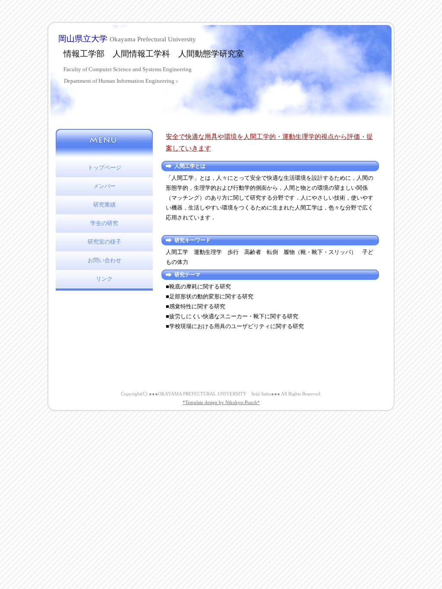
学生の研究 (104, 223)
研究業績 (104, 205)
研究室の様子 (104, 242)
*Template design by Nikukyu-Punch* (221, 402)
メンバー (104, 186)
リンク (104, 279)
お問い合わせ (104, 260)
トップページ (104, 168)
